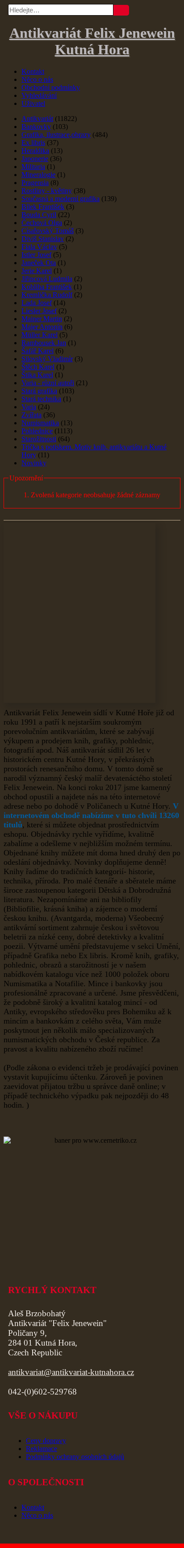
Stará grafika (39, 391)
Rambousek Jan (43, 343)
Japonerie (34, 158)
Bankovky (36, 126)
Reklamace (41, 1448)
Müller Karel (39, 335)
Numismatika (40, 423)
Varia (28, 407)
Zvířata (31, 415)
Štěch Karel (37, 367)
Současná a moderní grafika (60, 198)
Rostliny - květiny (46, 190)
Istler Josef (36, 254)
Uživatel (33, 103)
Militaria (33, 166)
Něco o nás (37, 79)
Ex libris (33, 142)
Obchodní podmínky (50, 87)
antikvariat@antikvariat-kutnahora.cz (71, 1372)
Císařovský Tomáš (47, 230)
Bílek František (42, 206)
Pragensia (35, 182)
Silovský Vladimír (47, 359)
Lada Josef (36, 302)
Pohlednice (37, 431)
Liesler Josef (39, 310)
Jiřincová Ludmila (46, 278)
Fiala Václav (39, 246)
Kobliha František (46, 286)
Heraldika (35, 150)
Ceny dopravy (46, 1440)
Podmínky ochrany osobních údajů (75, 1456)
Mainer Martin (41, 318)
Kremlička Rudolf (46, 294)
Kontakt (32, 71)
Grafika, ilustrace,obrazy (56, 134)
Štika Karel (37, 375)
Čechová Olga (41, 222)
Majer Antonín (42, 327)
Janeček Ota (38, 262)
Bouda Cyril (38, 214)
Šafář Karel (37, 351)
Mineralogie (38, 174)
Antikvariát (37, 118)
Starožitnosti (38, 439)
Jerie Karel (36, 270)
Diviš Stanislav (42, 238)
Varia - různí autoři (47, 383)
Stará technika (41, 399)
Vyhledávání (39, 95)
